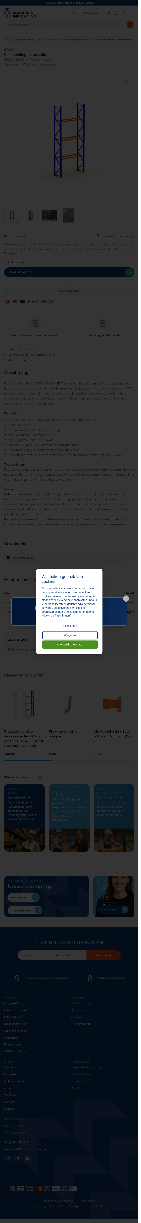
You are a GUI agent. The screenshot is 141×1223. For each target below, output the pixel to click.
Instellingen (70, 625)
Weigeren (70, 635)
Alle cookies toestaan (70, 644)
